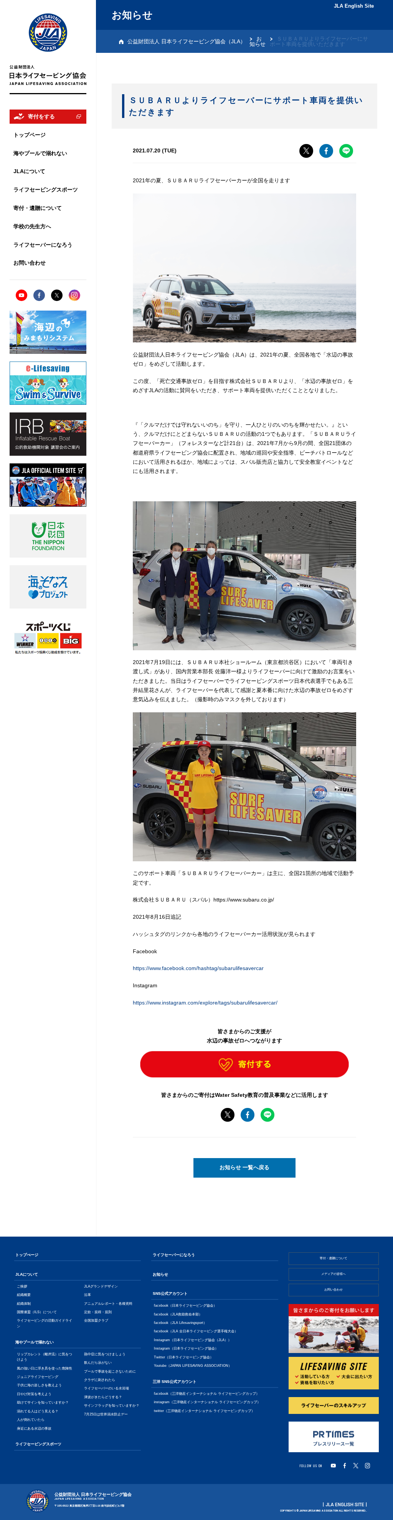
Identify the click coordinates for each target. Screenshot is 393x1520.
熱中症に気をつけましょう (104, 1354)
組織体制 (24, 1304)
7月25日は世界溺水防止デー (106, 1414)
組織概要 (24, 1295)
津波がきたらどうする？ (103, 1397)
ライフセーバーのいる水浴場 (106, 1388)
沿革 (87, 1295)
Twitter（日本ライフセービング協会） (183, 1357)
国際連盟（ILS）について (37, 1312)
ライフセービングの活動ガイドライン (44, 1323)
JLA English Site (354, 6)
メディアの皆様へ (333, 1274)
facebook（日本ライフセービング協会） (185, 1305)
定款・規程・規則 (98, 1312)
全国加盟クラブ (96, 1320)
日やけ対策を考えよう (34, 1394)
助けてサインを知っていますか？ (43, 1402)
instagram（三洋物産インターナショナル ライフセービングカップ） (207, 1402)
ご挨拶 (22, 1286)
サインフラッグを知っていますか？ (111, 1405)
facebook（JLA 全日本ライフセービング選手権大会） (196, 1331)
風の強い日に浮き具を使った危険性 (44, 1368)
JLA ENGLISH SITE (344, 1504)
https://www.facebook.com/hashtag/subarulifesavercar (198, 968)
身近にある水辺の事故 (34, 1428)
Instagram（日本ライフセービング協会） (186, 1348)
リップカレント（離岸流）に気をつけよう (44, 1356)
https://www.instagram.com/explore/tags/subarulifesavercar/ (205, 1003)
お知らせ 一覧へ (244, 1167)
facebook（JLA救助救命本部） (178, 1314)
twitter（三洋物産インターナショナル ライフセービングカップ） (204, 1411)
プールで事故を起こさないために (110, 1371)
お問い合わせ (333, 1289)
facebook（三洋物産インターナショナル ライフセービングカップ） (206, 1394)
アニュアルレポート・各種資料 (108, 1304)
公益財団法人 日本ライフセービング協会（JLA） (186, 41)
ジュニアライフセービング (37, 1377)
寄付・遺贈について (333, 1258)
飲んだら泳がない (98, 1363)
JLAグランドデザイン (101, 1286)
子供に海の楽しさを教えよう (39, 1385)
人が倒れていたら (31, 1420)
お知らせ (257, 41)
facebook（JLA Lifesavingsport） (180, 1323)
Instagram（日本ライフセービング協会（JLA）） (192, 1340)
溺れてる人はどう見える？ (37, 1411)
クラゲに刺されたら (99, 1380)
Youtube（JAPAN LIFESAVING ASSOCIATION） (193, 1366)
